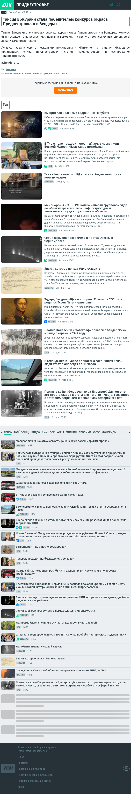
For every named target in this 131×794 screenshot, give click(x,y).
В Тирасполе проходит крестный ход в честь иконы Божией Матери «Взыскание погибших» (82, 145)
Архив (21, 786)
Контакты (23, 763)
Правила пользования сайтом (34, 780)
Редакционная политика (31, 768)
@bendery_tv (10, 62)
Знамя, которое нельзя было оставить (72, 268)
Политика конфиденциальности (35, 774)
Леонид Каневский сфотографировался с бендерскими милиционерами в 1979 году (85, 331)
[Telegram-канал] (111, 4)
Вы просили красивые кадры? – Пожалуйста (76, 113)
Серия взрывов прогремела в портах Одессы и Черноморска (78, 239)
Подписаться (65, 90)
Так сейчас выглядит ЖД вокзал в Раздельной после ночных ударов (82, 176)
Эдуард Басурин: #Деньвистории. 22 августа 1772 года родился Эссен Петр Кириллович (83, 300)
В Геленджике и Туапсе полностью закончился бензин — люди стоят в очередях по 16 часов (86, 362)
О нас (21, 757)
